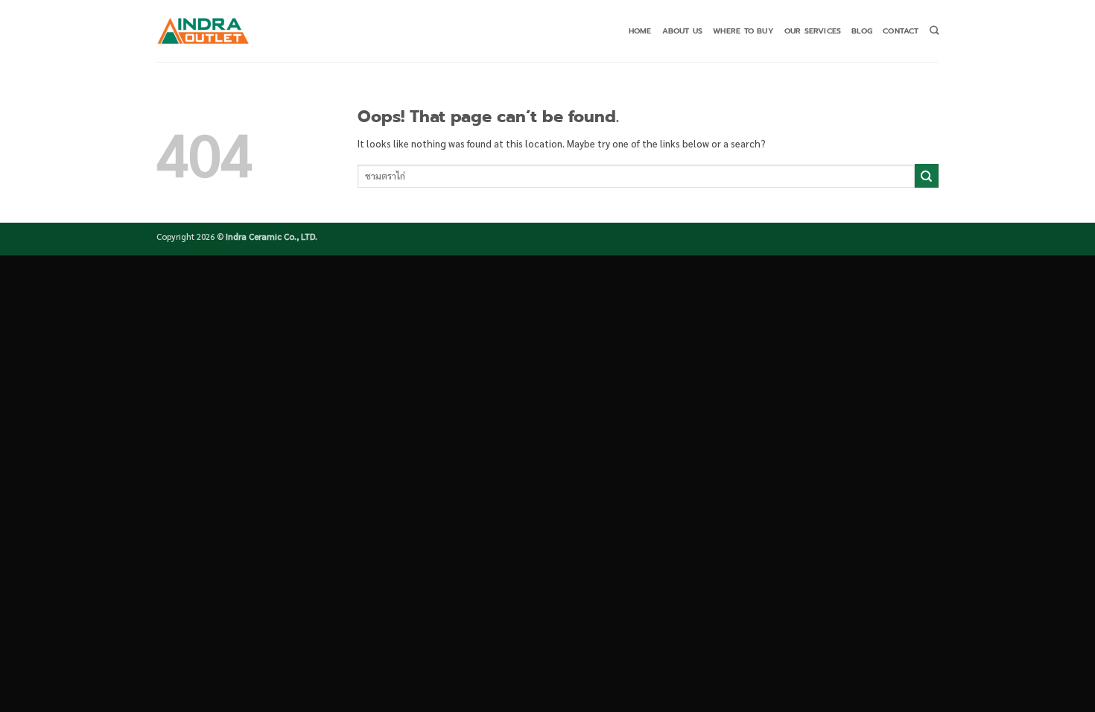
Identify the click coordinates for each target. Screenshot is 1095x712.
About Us (682, 30)
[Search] (934, 31)
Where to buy (743, 30)
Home (640, 30)
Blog (861, 30)
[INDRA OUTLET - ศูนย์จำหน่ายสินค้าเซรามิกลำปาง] (203, 30)
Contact (900, 30)
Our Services (813, 30)
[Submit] (927, 176)
